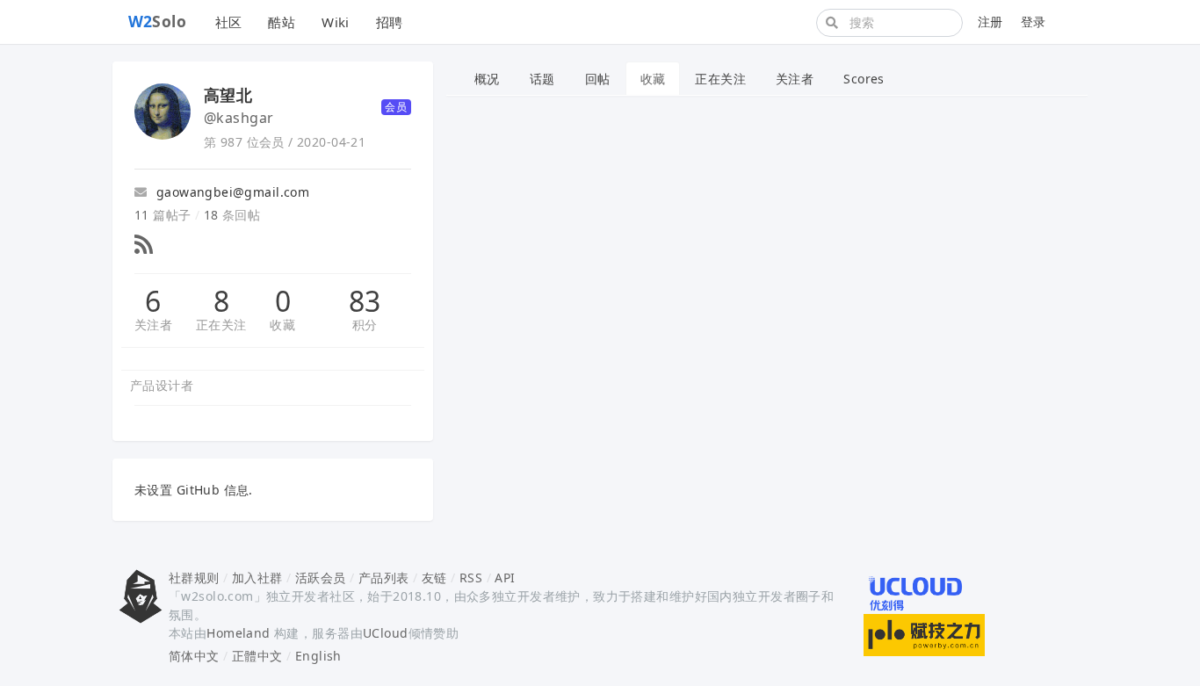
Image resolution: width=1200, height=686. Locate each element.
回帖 (598, 78)
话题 (542, 78)
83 (365, 301)
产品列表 (383, 577)
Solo (157, 21)
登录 (1033, 21)
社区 (228, 22)
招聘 (389, 22)
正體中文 (257, 655)
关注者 (153, 324)
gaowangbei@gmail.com (230, 192)
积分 (365, 324)
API (505, 577)
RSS (470, 577)
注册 (990, 21)
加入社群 (257, 577)
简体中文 (194, 655)
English (318, 655)
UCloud (385, 633)
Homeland (238, 633)
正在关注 (221, 324)
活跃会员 (320, 577)
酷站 (281, 22)
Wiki (336, 22)
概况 (487, 78)
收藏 (282, 324)
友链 (434, 577)
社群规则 (194, 577)
